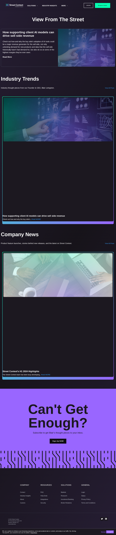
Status (83, 496)
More (63, 5)
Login (83, 492)
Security (43, 503)
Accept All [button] (110, 532)
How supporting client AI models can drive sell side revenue (34, 216)
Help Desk (44, 496)
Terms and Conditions (88, 503)
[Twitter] (102, 519)
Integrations (44, 499)
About (22, 499)
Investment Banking (67, 499)
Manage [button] (103, 532)
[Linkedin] (106, 519)
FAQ (42, 492)
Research (64, 496)
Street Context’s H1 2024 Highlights (21, 371)
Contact (22, 492)
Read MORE (36, 219)
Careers (22, 503)
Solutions (31, 5)
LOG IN (88, 5)
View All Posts (109, 88)
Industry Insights (49, 5)
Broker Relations (66, 503)
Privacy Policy (85, 499)
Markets (63, 492)
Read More (7, 57)
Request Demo (102, 5)
